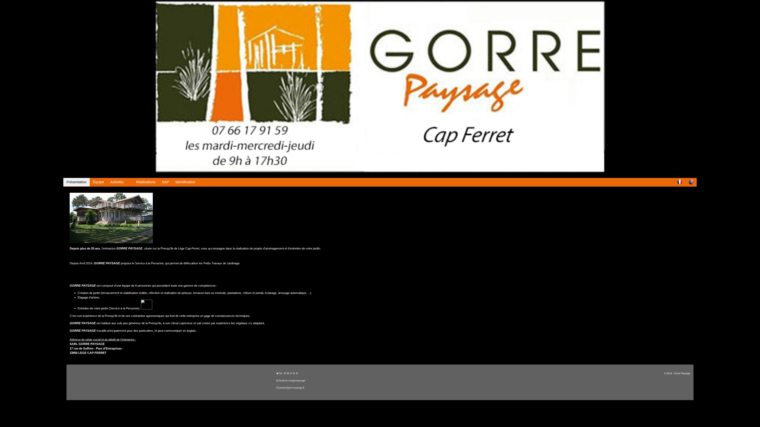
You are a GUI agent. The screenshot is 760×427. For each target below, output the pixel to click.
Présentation (76, 182)
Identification (185, 182)
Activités (117, 182)
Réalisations (146, 182)
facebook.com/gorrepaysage (292, 380)
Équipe (98, 182)
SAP (165, 182)
